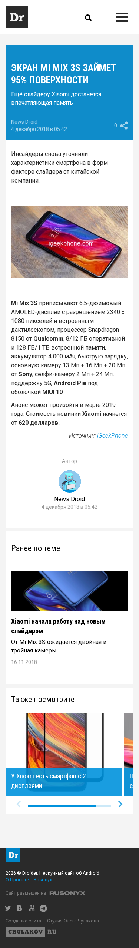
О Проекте (17, 879)
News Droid (24, 122)
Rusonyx (43, 879)
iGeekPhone (112, 435)
